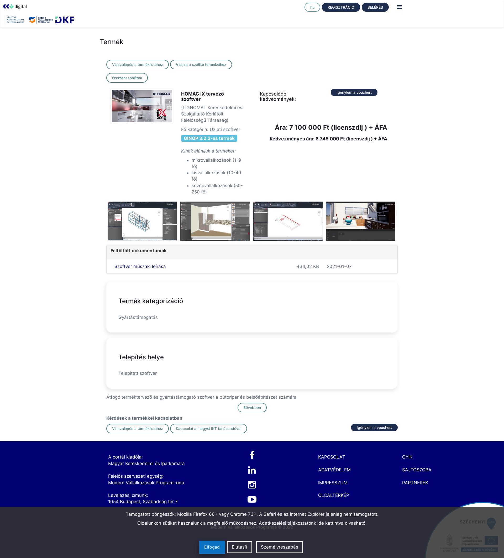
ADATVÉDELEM (334, 469)
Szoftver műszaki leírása (140, 266)
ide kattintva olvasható (341, 523)
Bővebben (252, 407)
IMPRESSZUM (333, 482)
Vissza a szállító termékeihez (201, 64)
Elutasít (239, 547)
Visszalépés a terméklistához (137, 64)
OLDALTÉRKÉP (333, 495)
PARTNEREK (415, 482)
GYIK (407, 457)
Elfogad (212, 547)
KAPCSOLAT (331, 457)
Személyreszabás (279, 547)
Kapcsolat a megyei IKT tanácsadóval (208, 428)
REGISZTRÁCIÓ (341, 7)
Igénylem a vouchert (354, 92)
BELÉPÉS (375, 7)
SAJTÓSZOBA (417, 469)
